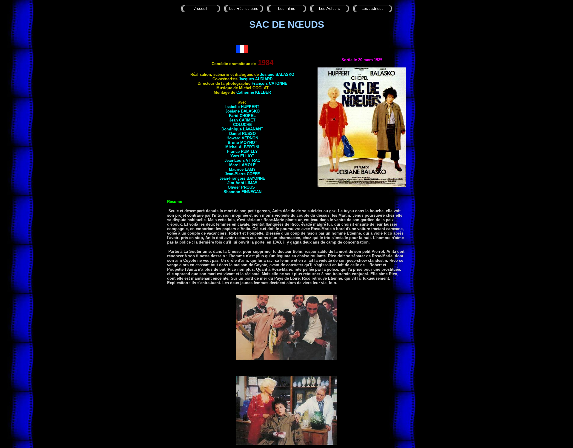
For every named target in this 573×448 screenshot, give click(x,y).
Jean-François (242, 178)
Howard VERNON (242, 138)
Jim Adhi (242, 183)
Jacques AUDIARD (255, 79)
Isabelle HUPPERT (242, 106)
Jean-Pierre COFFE (242, 174)
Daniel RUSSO (242, 133)
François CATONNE (269, 83)
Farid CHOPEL (242, 115)
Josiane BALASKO (277, 74)
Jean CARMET (242, 120)
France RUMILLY (242, 151)
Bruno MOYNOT (242, 142)
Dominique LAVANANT (242, 129)
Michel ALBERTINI (242, 147)
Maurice (242, 169)
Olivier (242, 187)
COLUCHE (242, 124)
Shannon (242, 192)
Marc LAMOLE (242, 165)
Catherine (253, 92)
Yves (242, 156)
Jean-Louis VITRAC (242, 160)
